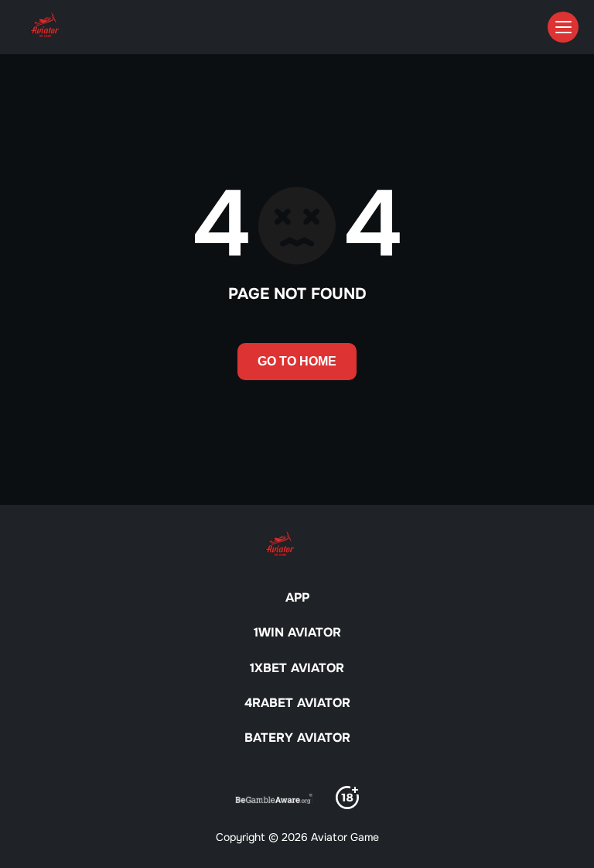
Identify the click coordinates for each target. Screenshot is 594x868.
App (297, 597)
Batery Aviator (297, 737)
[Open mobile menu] (563, 27)
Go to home (297, 361)
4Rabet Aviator (297, 703)
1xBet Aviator (297, 668)
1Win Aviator (297, 632)
